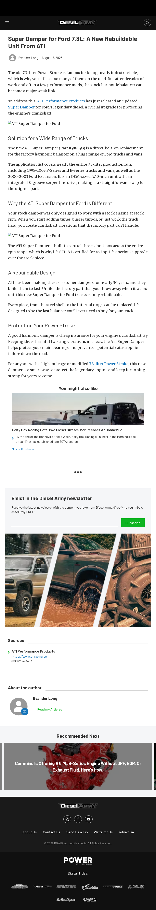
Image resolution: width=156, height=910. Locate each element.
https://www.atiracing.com (31, 656)
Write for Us (103, 832)
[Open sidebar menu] (7, 22)
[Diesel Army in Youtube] (89, 819)
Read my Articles (49, 709)
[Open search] (147, 22)
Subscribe (133, 523)
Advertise (126, 832)
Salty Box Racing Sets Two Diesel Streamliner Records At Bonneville (67, 430)
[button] (78, 123)
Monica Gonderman (23, 449)
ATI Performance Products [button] (61, 101)
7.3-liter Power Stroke (108, 363)
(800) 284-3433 (22, 661)
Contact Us (51, 832)
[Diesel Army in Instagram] (67, 819)
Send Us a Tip (77, 832)
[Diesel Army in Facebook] (78, 819)
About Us (29, 832)
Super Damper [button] (21, 107)
